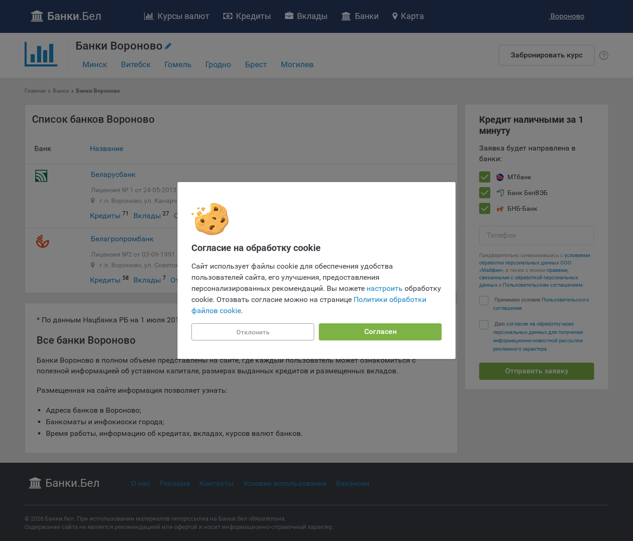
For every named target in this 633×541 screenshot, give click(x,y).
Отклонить (253, 332)
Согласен (380, 331)
